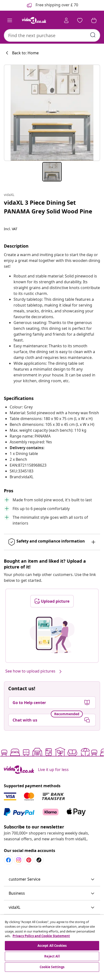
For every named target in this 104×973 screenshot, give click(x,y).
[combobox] (52, 35)
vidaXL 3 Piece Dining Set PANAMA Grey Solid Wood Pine (48, 206)
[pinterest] (28, 860)
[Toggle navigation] (9, 20)
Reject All (51, 956)
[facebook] (8, 860)
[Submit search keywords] (93, 35)
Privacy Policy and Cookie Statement (41, 936)
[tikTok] (39, 860)
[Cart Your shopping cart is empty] (94, 20)
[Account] (66, 20)
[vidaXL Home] (34, 20)
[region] (52, 944)
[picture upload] (52, 635)
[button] (52, 879)
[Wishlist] (80, 20)
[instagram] (18, 860)
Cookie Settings (52, 967)
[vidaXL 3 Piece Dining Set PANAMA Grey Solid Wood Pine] (52, 113)
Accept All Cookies (52, 945)
